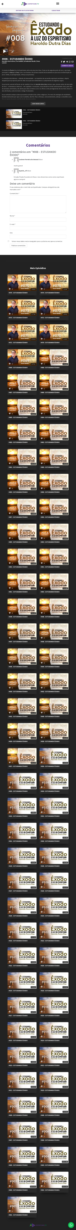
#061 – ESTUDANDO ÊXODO (18, 467)
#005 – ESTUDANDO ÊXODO (18, 1165)
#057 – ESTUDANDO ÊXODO (18, 517)
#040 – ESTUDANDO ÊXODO (50, 716)
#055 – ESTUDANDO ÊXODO (18, 542)
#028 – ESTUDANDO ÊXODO (50, 866)
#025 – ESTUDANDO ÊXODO (18, 916)
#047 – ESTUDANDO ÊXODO (18, 642)
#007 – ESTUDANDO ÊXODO (18, 1140)
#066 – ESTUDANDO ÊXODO (50, 392)
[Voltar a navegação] (2, 4)
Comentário (14, 193)
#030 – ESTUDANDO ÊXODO (50, 841)
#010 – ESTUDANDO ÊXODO (50, 1090)
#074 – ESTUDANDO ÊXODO (50, 293)
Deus (38, 61)
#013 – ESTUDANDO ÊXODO (18, 1065)
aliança (12, 72)
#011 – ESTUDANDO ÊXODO (18, 1090)
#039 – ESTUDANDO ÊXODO (18, 741)
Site (11, 233)
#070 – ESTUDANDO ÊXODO (50, 342)
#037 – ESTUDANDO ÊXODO (18, 766)
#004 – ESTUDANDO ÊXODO (50, 1165)
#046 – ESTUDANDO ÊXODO (50, 642)
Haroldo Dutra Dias (8, 61)
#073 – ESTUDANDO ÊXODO (18, 318)
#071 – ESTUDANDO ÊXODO (18, 342)
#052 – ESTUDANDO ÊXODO (50, 567)
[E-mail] (73, 61)
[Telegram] (67, 61)
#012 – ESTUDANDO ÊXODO (50, 1065)
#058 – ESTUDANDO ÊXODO (50, 492)
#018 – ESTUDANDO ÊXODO (50, 991)
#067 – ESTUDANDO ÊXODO (18, 392)
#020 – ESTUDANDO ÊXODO (50, 966)
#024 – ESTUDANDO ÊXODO (50, 916)
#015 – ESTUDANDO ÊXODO (18, 1040)
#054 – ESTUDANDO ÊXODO (50, 542)
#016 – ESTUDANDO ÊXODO (50, 1015)
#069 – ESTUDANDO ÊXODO (18, 367)
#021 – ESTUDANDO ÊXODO (18, 966)
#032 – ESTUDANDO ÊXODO (50, 816)
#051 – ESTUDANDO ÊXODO (18, 592)
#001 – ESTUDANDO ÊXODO (18, 1215)
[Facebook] (61, 61)
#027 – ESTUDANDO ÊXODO (18, 891)
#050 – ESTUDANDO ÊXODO (50, 592)
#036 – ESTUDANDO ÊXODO (50, 766)
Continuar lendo (38, 103)
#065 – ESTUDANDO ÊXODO (18, 417)
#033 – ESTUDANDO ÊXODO (18, 816)
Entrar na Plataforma (25, 10)
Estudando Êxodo (30, 61)
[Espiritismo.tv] (30, 4)
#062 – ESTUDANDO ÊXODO (50, 442)
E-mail (13, 224)
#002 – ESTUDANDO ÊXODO (50, 1190)
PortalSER (19, 61)
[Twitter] (64, 61)
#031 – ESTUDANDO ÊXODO (18, 841)
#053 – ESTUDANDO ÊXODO (18, 567)
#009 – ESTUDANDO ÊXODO (18, 1115)
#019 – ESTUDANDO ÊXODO (18, 991)
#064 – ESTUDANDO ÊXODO (50, 417)
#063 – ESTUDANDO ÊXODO (18, 442)
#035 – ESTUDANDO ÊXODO (18, 791)
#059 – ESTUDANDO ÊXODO (18, 492)
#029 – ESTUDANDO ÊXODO (18, 866)
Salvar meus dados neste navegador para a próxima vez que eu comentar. (37, 241)
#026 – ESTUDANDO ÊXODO (50, 891)
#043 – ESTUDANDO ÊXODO (18, 691)
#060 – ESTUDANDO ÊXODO (50, 467)
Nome (12, 216)
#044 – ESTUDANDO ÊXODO (50, 667)
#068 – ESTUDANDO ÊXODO (50, 367)
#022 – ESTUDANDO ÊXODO (50, 941)
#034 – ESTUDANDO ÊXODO (50, 791)
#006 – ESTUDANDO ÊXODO (50, 1140)
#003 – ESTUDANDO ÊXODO (18, 1190)
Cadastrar (56, 10)
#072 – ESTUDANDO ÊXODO (50, 318)
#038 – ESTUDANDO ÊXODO (50, 741)
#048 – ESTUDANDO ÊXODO (50, 617)
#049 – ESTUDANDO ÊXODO (18, 617)
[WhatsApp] (70, 61)
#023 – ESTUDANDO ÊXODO (18, 941)
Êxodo (12, 70)
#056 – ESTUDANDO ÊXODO (50, 517)
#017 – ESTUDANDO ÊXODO (18, 1015)
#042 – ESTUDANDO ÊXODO (50, 691)
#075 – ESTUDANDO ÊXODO (18, 293)
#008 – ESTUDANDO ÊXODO (50, 1115)
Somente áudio (67, 66)
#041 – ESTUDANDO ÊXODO (18, 716)
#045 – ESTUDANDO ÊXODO (18, 667)
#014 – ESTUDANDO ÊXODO (50, 1040)
